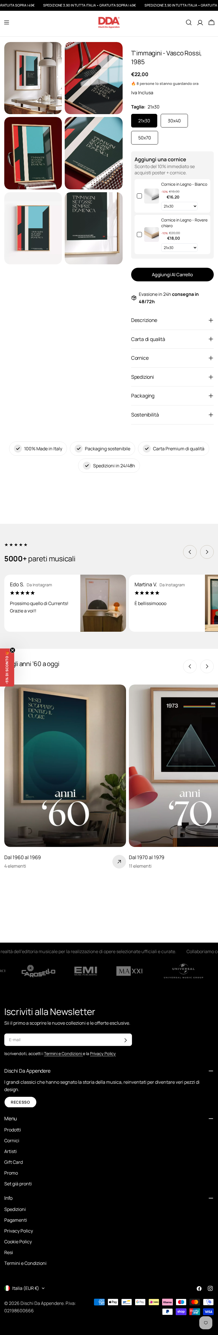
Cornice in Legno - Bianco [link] (184, 184)
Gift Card (13, 1162)
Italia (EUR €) (25, 1288)
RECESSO (20, 1102)
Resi (8, 1252)
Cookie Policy (18, 1241)
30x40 (174, 121)
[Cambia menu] (6, 22)
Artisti (10, 1151)
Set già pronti (18, 1184)
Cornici (11, 1140)
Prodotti (12, 1130)
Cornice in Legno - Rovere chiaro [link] (184, 222)
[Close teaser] (12, 650)
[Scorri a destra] (207, 552)
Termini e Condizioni (25, 1263)
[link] (151, 195)
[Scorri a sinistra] (190, 552)
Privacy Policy (18, 1231)
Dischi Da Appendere (42, 1303)
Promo (11, 1173)
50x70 (144, 138)
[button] (7, 667)
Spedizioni (15, 1209)
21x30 (144, 121)
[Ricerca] (188, 22)
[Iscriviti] (125, 1040)
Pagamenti (15, 1220)
